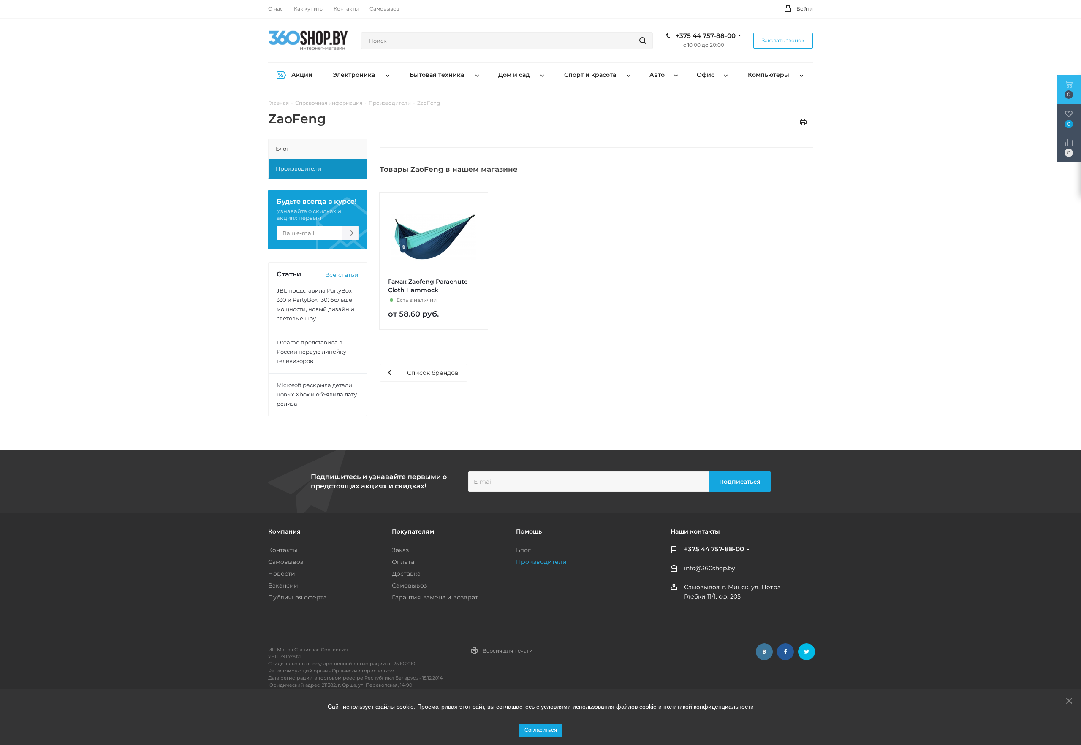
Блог (523, 550)
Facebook (785, 651)
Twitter (806, 651)
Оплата (403, 562)
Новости (281, 573)
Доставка (406, 573)
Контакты (282, 550)
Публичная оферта (297, 597)
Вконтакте (764, 651)
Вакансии (283, 585)
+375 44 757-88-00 (706, 36)
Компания (284, 531)
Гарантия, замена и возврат (435, 597)
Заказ (400, 550)
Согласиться (540, 730)
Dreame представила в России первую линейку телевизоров (311, 351)
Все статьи (342, 275)
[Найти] (643, 40)
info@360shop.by (709, 568)
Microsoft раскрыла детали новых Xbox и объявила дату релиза (317, 394)
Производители (541, 562)
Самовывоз (285, 562)
